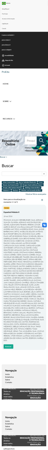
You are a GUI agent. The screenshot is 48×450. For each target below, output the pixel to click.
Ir (44, 174)
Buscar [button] (3, 157)
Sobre (6, 101)
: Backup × (15, 190)
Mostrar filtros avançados (36, 194)
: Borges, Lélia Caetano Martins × (12, 187)
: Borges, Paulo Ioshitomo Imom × (32, 185)
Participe (5, 14)
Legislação (5, 23)
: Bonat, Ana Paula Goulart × (11, 185)
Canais (4, 28)
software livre (8, 449)
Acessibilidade (9, 55)
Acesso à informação (8, 19)
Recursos (7, 119)
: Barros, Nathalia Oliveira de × (27, 182)
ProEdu (5, 71)
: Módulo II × (6, 190)
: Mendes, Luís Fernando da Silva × (31, 190)
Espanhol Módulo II (11, 212)
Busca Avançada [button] (32, 150)
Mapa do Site (9, 60)
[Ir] (41, 140)
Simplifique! (5, 9)
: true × (41, 182)
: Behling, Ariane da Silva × (32, 187)
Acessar (8, 346)
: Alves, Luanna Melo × (9, 182)
